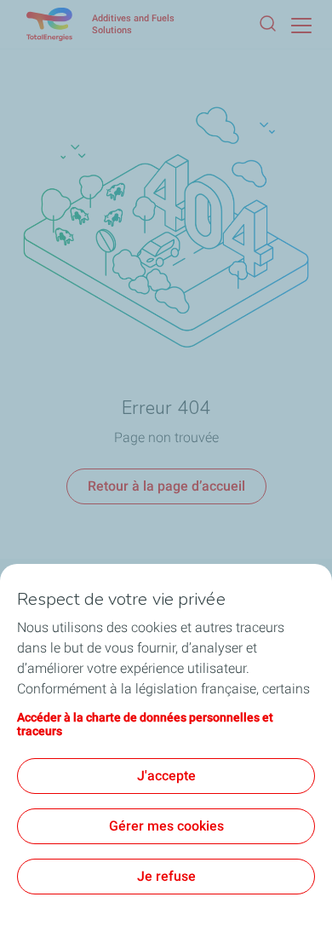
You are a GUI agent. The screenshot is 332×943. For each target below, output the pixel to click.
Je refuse (166, 876)
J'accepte (166, 776)
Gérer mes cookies (166, 826)
